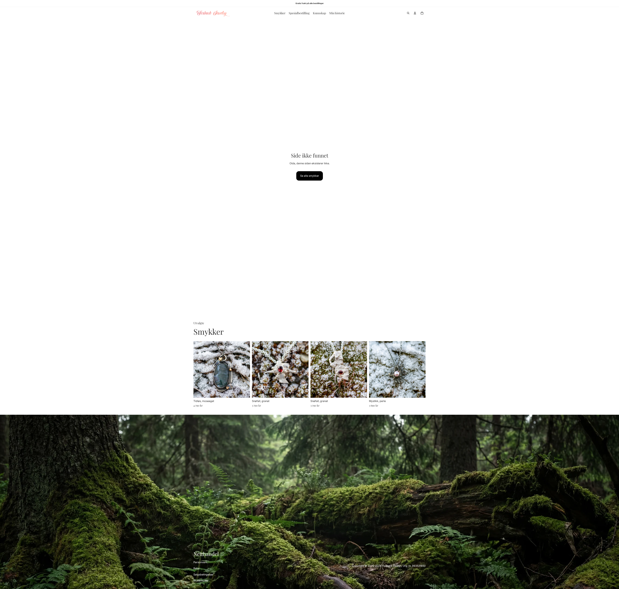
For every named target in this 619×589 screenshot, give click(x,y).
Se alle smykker (309, 175)
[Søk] (408, 13)
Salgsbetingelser (203, 574)
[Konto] (414, 13)
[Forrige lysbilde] (198, 369)
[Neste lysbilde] (245, 369)
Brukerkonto (200, 580)
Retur (196, 568)
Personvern (200, 562)
